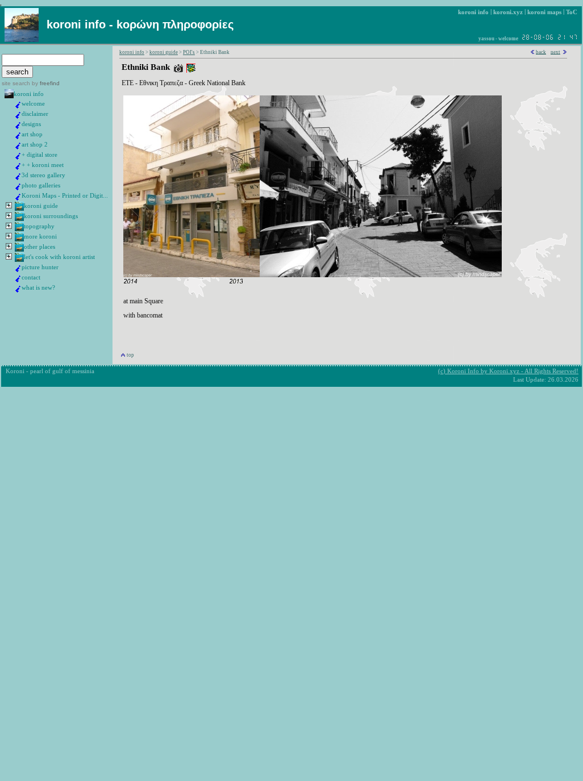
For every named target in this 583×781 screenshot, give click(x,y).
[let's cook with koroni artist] (19, 260)
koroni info (29, 94)
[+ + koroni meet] (18, 168)
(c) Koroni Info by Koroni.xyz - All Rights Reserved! (508, 371)
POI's (189, 52)
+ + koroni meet (43, 165)
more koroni (40, 236)
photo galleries (41, 185)
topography (39, 226)
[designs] (18, 127)
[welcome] (18, 106)
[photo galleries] (18, 188)
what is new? (38, 288)
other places (39, 247)
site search (16, 83)
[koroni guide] (19, 209)
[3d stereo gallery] (18, 178)
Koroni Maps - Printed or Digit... (65, 196)
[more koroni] (19, 239)
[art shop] (18, 137)
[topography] (19, 229)
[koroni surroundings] (19, 219)
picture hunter (40, 267)
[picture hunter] (18, 270)
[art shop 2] (18, 147)
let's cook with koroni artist (59, 257)
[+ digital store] (18, 157)
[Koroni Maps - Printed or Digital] (18, 198)
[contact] (18, 280)
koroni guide (41, 206)
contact (31, 277)
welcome (33, 104)
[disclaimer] (18, 117)
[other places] (19, 250)
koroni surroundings (51, 216)
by (45, 83)
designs (31, 124)
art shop (32, 134)
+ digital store (39, 155)
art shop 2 (35, 144)
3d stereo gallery (43, 175)
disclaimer (35, 114)
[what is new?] (18, 290)
